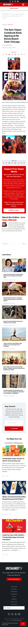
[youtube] (17, 1)
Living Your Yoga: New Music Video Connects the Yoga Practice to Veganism (12, 345)
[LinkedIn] (15, 54)
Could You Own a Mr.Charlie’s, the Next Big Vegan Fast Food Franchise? (13, 537)
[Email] (24, 54)
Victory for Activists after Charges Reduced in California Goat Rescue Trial (13, 276)
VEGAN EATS (5, 14)
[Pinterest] (21, 54)
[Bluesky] (9, 54)
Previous (5, 243)
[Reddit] (12, 54)
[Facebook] (3, 54)
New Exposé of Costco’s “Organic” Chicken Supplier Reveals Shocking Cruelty (12, 299)
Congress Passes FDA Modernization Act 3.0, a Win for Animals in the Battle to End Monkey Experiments (13, 392)
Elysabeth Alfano (11, 127)
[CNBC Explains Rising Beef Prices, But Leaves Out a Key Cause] (14, 306)
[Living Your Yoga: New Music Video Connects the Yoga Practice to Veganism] (14, 328)
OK (23, 624)
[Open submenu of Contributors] (24, 599)
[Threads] (18, 54)
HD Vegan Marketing (17, 620)
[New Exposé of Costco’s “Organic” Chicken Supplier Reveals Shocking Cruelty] (14, 283)
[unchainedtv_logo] (14, 567)
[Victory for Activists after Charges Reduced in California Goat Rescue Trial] (14, 259)
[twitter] (12, 1)
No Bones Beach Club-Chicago (12, 111)
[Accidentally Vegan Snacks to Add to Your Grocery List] (14, 443)
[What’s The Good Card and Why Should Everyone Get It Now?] (14, 482)
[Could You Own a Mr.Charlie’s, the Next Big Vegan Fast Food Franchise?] (14, 520)
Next (24, 243)
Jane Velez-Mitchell (7, 45)
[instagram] (15, 1)
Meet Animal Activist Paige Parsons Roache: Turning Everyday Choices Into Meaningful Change (14, 368)
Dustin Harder (13, 109)
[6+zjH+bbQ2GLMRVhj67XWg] (14, 58)
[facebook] (9, 614)
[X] (6, 54)
